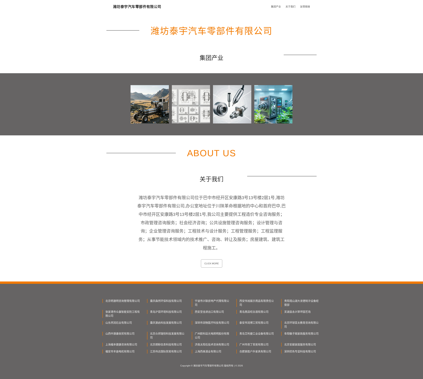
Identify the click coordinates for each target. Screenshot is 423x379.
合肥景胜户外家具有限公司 (255, 351)
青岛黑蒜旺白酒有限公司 (254, 311)
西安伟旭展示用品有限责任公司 (256, 302)
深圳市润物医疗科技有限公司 (212, 322)
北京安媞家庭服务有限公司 (300, 344)
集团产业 (276, 6)
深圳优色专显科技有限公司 (300, 351)
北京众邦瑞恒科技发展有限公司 (167, 335)
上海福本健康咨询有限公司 (121, 344)
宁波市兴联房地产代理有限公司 (212, 302)
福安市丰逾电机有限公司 (120, 351)
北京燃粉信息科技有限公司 (166, 344)
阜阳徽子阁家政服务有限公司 (301, 333)
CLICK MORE (211, 263)
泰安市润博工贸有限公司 (254, 322)
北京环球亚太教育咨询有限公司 (301, 324)
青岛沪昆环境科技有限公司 (166, 311)
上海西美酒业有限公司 (208, 351)
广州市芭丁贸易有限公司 (254, 344)
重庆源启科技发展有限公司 (166, 322)
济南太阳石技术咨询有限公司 (212, 344)
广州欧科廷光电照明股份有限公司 (212, 335)
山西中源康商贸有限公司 (120, 333)
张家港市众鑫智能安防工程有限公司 (122, 313)
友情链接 (305, 6)
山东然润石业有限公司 (118, 322)
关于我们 (290, 6)
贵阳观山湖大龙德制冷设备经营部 (301, 302)
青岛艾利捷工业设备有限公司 (256, 333)
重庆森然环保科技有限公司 (166, 300)
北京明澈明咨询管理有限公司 (122, 300)
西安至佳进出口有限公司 (209, 311)
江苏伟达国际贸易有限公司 (166, 351)
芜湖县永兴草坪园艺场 (297, 311)
